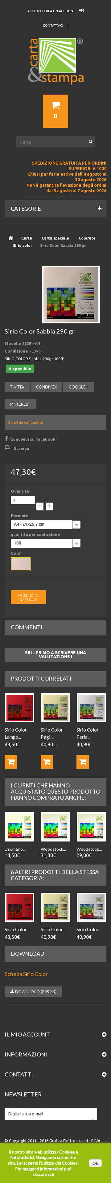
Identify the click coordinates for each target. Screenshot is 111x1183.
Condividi (46, 387)
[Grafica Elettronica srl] (55, 73)
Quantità (20, 491)
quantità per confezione (36, 534)
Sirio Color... (17, 929)
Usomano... (15, 849)
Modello (13, 343)
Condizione (16, 351)
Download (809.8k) (35, 991)
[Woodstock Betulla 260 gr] (91, 827)
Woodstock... (53, 849)
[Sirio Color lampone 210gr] (20, 708)
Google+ (78, 387)
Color (17, 553)
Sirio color (22, 246)
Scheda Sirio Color (26, 973)
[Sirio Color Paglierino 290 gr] (56, 907)
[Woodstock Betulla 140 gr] (56, 827)
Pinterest (20, 404)
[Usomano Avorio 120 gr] (20, 827)
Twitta (17, 387)
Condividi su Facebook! (33, 439)
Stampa (21, 448)
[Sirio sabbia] (20, 564)
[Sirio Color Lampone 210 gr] (20, 907)
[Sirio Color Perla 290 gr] (91, 907)
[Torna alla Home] (11, 238)
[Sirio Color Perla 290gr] (91, 708)
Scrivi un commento (25, 422)
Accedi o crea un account (51, 11)
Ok (95, 1163)
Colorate (87, 238)
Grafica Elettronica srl (68, 1140)
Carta (26, 238)
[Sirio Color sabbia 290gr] (70, 294)
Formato (20, 515)
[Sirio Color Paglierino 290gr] (56, 708)
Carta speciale (55, 238)
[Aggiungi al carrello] (11, 762)
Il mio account (27, 1034)
